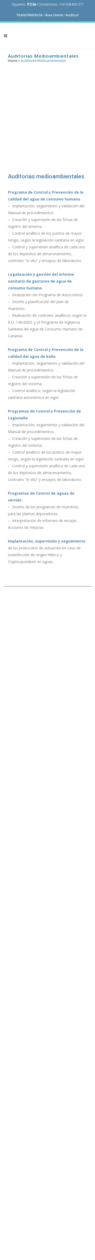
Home (12, 61)
